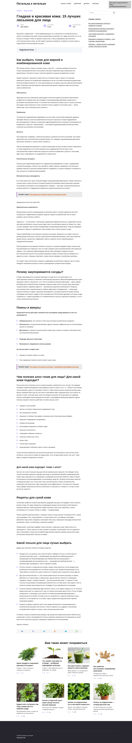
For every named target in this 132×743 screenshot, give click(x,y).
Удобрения (77, 3)
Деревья (86, 3)
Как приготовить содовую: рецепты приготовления (78, 667)
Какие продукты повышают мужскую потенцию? (28, 664)
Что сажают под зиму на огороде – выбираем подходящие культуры (52, 663)
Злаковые (95, 3)
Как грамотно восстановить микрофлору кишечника (104, 669)
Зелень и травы (66, 3)
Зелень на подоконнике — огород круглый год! (103, 703)
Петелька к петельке (31, 3)
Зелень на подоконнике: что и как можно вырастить (79, 703)
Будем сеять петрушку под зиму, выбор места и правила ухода (27, 706)
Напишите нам (21, 737)
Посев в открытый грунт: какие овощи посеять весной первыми (52, 703)
